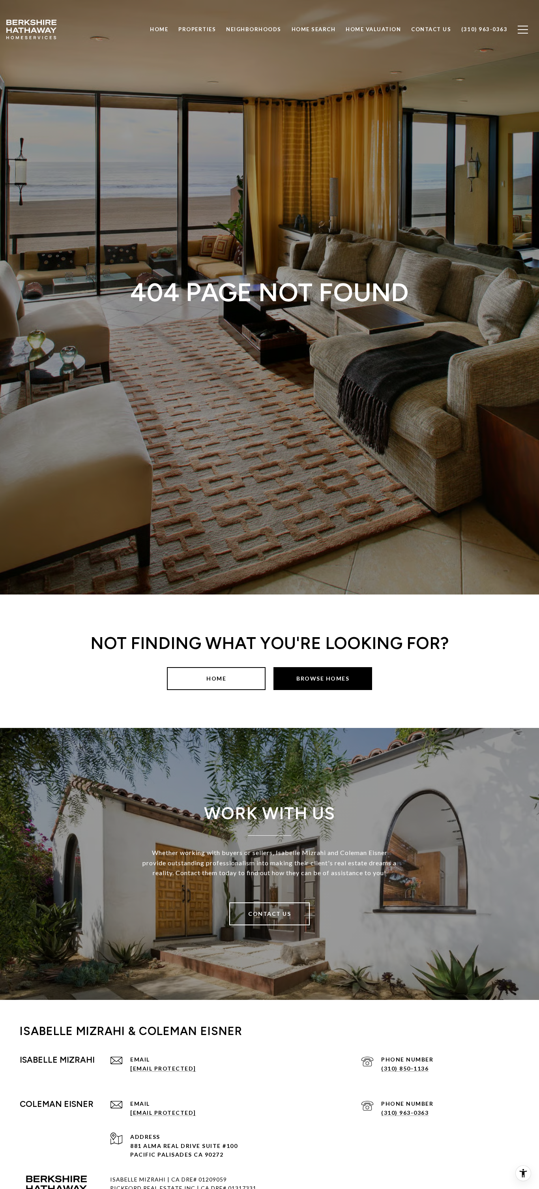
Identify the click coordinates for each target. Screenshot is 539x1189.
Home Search (314, 29)
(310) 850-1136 (405, 1068)
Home (216, 678)
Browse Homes (322, 678)
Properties (197, 29)
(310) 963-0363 (405, 1112)
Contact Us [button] (269, 913)
